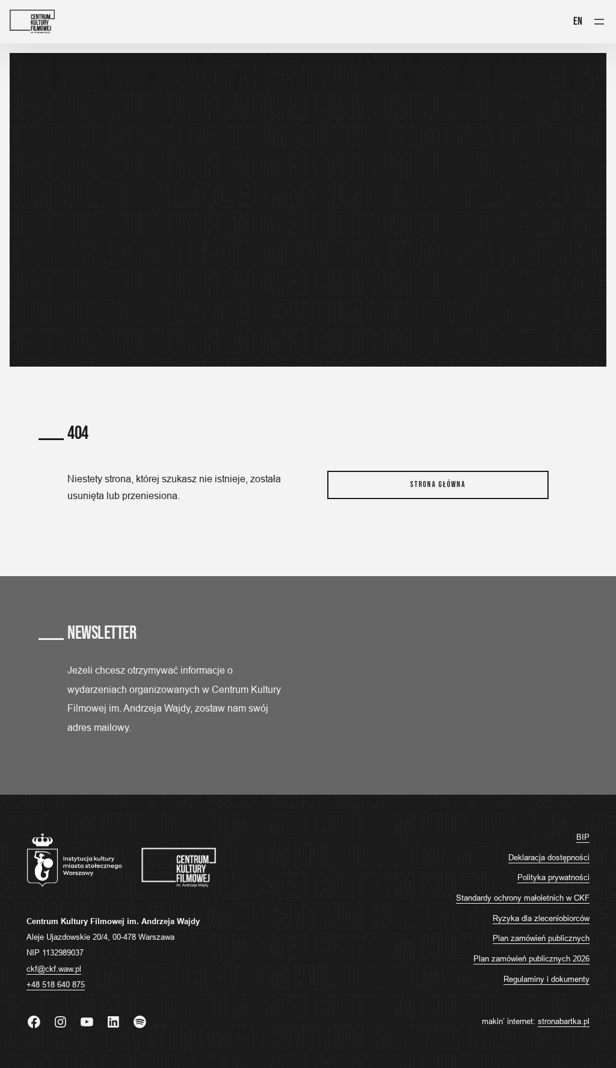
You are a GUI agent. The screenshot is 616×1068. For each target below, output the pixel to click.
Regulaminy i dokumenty (547, 979)
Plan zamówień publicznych (541, 938)
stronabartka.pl (564, 1021)
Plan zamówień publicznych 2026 (531, 958)
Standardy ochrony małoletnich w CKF (523, 897)
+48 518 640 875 (55, 984)
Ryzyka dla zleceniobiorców (541, 918)
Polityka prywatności (553, 877)
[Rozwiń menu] (599, 21)
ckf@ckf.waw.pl (53, 968)
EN (577, 21)
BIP (583, 837)
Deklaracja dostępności (549, 857)
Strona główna (438, 484)
